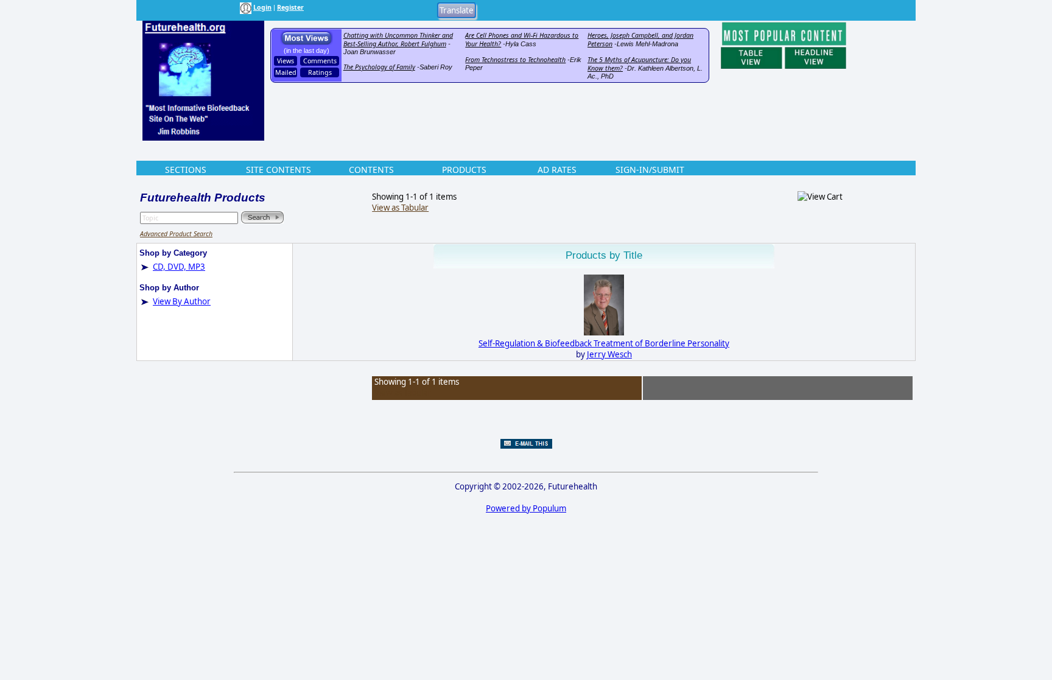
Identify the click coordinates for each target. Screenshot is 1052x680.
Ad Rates (557, 169)
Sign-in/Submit (649, 169)
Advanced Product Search (176, 234)
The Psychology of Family (379, 67)
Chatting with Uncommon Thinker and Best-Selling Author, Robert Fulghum (398, 39)
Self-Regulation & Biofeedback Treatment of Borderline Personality (604, 343)
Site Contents (278, 169)
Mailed (285, 72)
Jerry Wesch (609, 354)
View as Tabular (400, 207)
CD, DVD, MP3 (179, 266)
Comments (320, 61)
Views (285, 61)
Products (464, 169)
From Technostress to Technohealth (515, 59)
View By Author (182, 301)
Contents (371, 169)
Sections (185, 169)
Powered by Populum (526, 508)
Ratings (320, 72)
